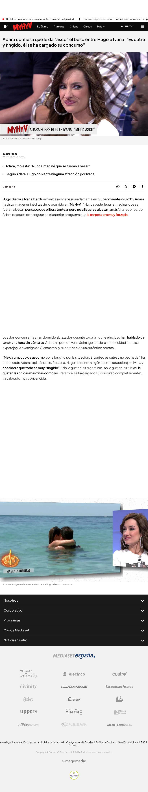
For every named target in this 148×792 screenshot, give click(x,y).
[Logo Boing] (28, 699)
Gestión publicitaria (128, 742)
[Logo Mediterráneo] (119, 724)
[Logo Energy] (74, 699)
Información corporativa (26, 742)
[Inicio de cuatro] (6, 26)
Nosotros (11, 600)
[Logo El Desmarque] (74, 687)
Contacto (74, 745)
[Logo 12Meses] (120, 712)
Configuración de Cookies (79, 742)
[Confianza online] (74, 778)
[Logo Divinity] (28, 686)
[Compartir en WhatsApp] (118, 186)
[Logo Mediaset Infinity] (28, 674)
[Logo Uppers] (28, 711)
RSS (143, 742)
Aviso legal (5, 742)
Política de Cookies (106, 742)
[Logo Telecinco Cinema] (74, 712)
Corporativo (13, 610)
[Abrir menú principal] (142, 26)
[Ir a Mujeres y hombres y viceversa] (22, 26)
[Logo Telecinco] (74, 674)
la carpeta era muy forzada (107, 214)
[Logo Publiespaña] (74, 724)
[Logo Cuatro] (119, 674)
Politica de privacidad (52, 742)
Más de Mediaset (16, 630)
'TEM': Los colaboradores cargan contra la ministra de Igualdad (39, 19)
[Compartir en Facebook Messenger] (134, 186)
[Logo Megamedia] (76, 761)
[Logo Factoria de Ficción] (119, 686)
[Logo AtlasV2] (28, 724)
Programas (12, 620)
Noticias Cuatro (15, 640)
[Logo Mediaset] (74, 658)
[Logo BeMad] (119, 699)
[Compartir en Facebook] (142, 186)
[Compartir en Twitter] (126, 186)
